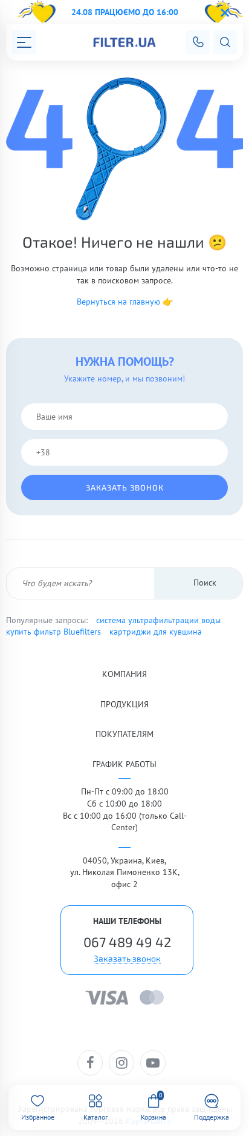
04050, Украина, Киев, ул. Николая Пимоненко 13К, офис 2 (124, 872)
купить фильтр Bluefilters (53, 631)
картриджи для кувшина (155, 631)
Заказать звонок (125, 487)
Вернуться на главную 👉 (125, 301)
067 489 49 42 (127, 941)
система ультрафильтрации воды (158, 620)
